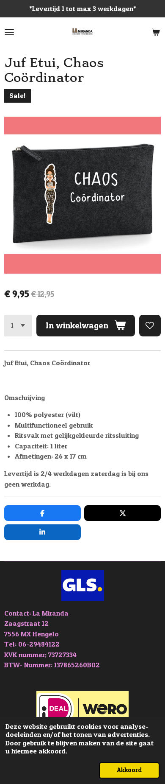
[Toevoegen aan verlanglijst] (150, 325)
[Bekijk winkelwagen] (155, 32)
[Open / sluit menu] (9, 32)
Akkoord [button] (129, 770)
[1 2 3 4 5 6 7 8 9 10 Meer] (18, 325)
